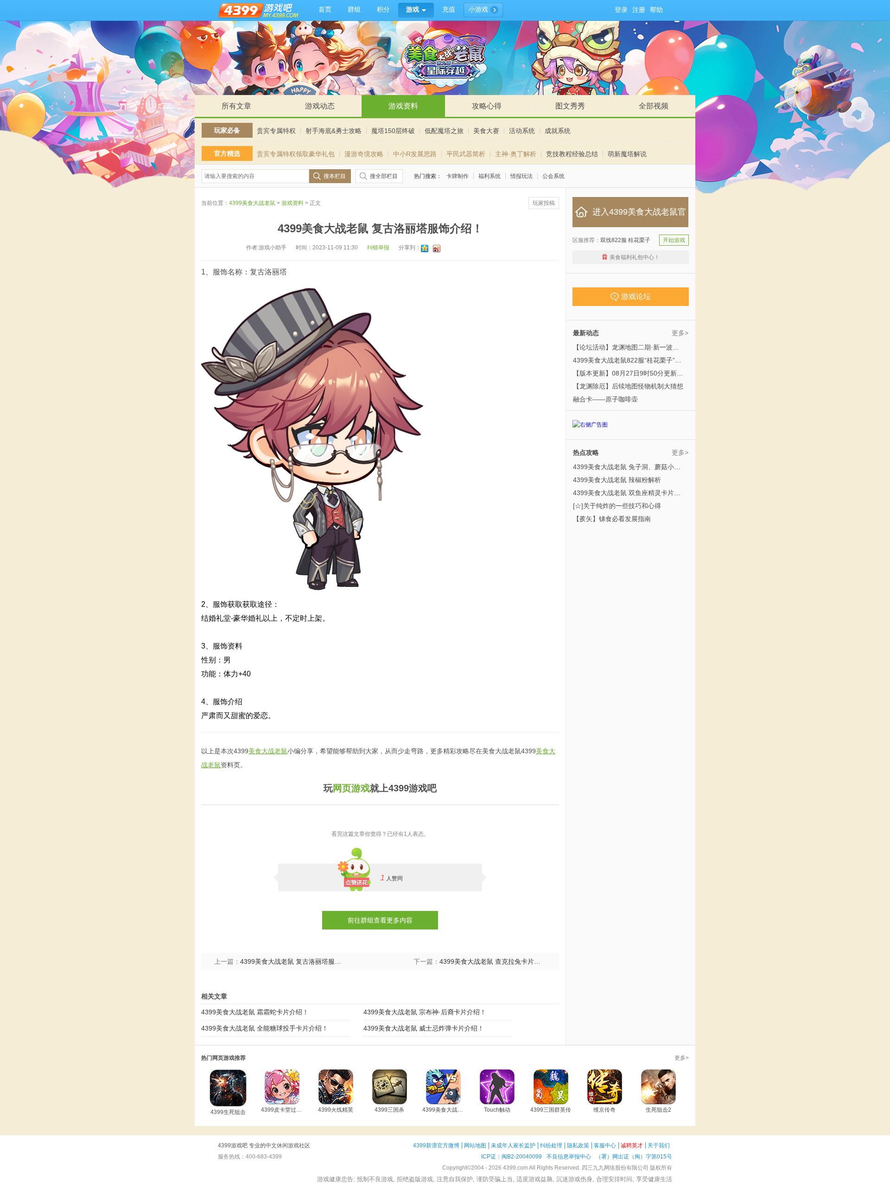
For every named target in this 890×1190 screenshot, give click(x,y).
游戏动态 (320, 106)
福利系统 (489, 176)
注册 (638, 9)
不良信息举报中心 (569, 1156)
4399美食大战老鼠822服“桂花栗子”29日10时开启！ (647, 360)
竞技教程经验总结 (572, 154)
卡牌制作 (457, 176)
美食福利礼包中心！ (635, 257)
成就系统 (558, 130)
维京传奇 (604, 1110)
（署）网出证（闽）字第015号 (634, 1156)
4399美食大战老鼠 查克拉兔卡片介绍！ (492, 961)
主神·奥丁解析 (515, 154)
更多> (680, 333)
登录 (621, 9)
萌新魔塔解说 (627, 154)
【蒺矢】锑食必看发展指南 (612, 518)
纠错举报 (378, 247)
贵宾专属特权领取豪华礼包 (296, 154)
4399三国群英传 (550, 1110)
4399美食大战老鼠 (252, 203)
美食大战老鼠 (267, 751)
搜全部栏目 (384, 176)
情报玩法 (521, 176)
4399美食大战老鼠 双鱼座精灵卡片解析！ (633, 492)
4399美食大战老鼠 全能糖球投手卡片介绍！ (264, 1028)
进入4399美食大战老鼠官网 (639, 217)
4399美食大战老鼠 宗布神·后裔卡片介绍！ (424, 1012)
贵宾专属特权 (276, 130)
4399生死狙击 (228, 1112)
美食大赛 (486, 130)
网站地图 (475, 1145)
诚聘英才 (632, 1145)
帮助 (656, 9)
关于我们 (659, 1145)
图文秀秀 (570, 106)
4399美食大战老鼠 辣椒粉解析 (617, 480)
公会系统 (553, 176)
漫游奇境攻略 (363, 154)
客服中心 (605, 1145)
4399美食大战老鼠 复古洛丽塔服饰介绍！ (293, 961)
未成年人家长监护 (513, 1145)
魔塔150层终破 (393, 130)
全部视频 (653, 106)
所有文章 (236, 106)
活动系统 (522, 130)
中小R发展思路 (415, 154)
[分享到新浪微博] (437, 248)
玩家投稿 (544, 203)
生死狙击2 (658, 1110)
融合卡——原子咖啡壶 (605, 399)
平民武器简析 (465, 154)
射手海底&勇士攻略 (333, 130)
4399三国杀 (389, 1110)
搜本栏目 (335, 176)
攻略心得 (487, 106)
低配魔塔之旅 (444, 130)
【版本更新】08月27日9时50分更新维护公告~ (639, 373)
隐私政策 (578, 1145)
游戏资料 (403, 106)
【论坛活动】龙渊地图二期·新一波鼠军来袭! (636, 347)
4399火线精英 (335, 1110)
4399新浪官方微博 (436, 1145)
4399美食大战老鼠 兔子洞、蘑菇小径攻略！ (636, 467)
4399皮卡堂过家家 (282, 1110)
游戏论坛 (636, 296)
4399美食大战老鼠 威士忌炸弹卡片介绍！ (423, 1028)
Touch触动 (497, 1110)
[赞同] (357, 866)
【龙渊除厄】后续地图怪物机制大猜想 (628, 386)
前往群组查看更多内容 (380, 920)
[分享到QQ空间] (425, 248)
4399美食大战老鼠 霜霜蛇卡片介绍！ (255, 1012)
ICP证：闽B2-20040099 (511, 1156)
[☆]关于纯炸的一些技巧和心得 (617, 505)
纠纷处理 (551, 1145)
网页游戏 (351, 788)
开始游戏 (674, 240)
